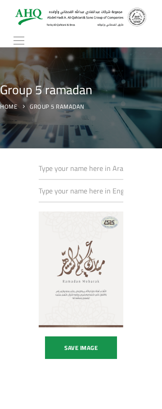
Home (8, 106)
